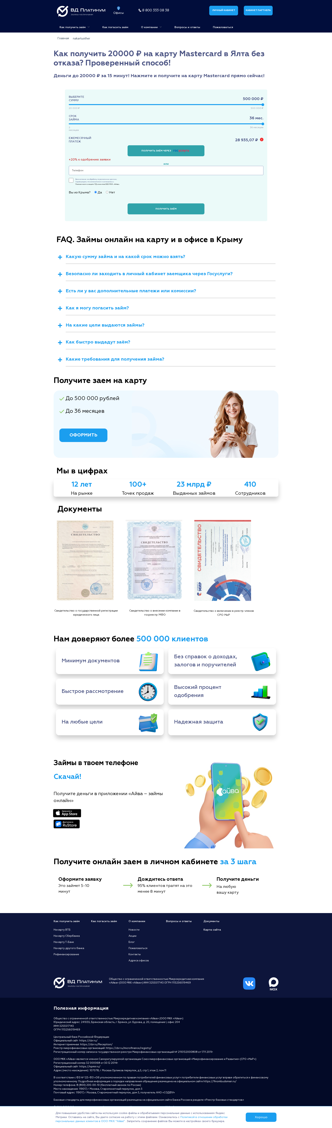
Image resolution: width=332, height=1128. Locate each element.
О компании (150, 27)
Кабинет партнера (258, 10)
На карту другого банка (69, 948)
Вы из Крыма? (79, 192)
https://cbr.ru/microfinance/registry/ (129, 1048)
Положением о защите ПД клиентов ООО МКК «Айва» (97, 184)
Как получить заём (73, 27)
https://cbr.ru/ (88, 1040)
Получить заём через (156, 150)
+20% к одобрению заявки (89, 159)
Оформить (83, 435)
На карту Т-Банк (64, 942)
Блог (132, 942)
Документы (211, 921)
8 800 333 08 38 (155, 10)
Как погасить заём (115, 27)
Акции (132, 935)
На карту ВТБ (62, 929)
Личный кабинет (223, 10)
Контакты (135, 954)
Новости (134, 929)
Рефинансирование (66, 954)
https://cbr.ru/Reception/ (96, 1044)
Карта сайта (212, 929)
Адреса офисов (139, 960)
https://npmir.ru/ (89, 1066)
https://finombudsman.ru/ (220, 1081)
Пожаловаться (223, 27)
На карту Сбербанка (67, 935)
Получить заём (166, 208)
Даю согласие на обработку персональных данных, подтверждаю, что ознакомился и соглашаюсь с (97, 181)
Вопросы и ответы (187, 27)
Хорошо (261, 1117)
